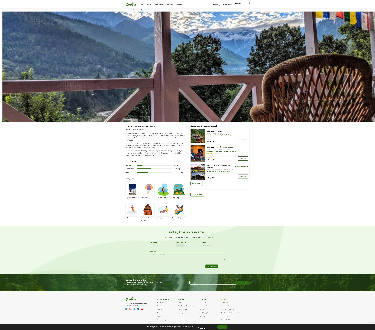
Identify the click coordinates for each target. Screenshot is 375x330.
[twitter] (134, 309)
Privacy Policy (182, 313)
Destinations (158, 5)
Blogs (180, 302)
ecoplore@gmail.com (228, 316)
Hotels (148, 5)
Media (159, 313)
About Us (160, 302)
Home (140, 5)
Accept (222, 327)
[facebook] (126, 309)
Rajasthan (203, 316)
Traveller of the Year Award (230, 313)
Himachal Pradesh (205, 306)
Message (153, 251)
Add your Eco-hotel (227, 309)
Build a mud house (227, 306)
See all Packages (197, 194)
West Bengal (204, 313)
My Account (226, 5)
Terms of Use (182, 309)
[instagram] (130, 309)
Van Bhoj (179, 5)
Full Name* (154, 242)
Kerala (202, 309)
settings (202, 328)
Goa (201, 320)
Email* (204, 242)
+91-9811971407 (226, 319)
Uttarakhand (203, 302)
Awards (159, 316)
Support (215, 5)
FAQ (179, 316)
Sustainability (161, 320)
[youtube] (142, 309)
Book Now (243, 140)
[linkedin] (138, 309)
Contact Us (224, 302)
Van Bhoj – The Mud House (187, 306)
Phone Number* (181, 242)
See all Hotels (196, 183)
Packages (169, 5)
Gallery (159, 309)
